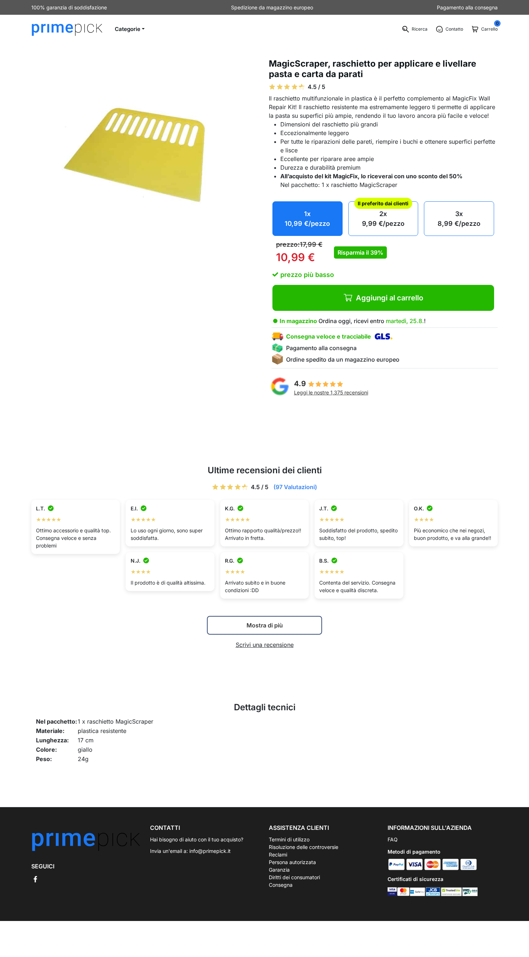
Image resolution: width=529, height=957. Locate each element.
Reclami (278, 854)
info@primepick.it (210, 851)
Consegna (281, 885)
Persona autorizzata (292, 862)
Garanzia (279, 870)
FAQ (393, 839)
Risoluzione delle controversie (303, 847)
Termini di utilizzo (289, 839)
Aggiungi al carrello (389, 298)
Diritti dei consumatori (294, 877)
